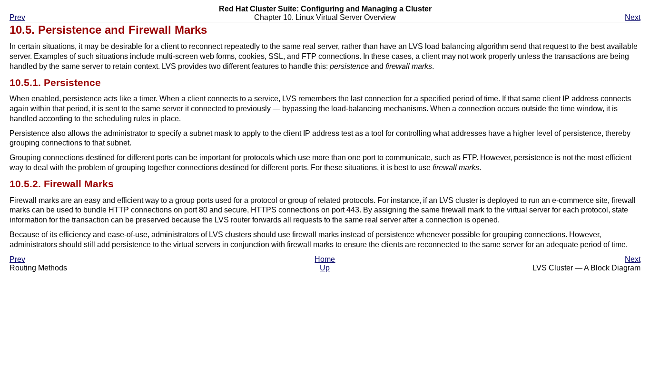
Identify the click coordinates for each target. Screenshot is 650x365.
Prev (17, 17)
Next (632, 17)
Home (325, 259)
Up (325, 268)
